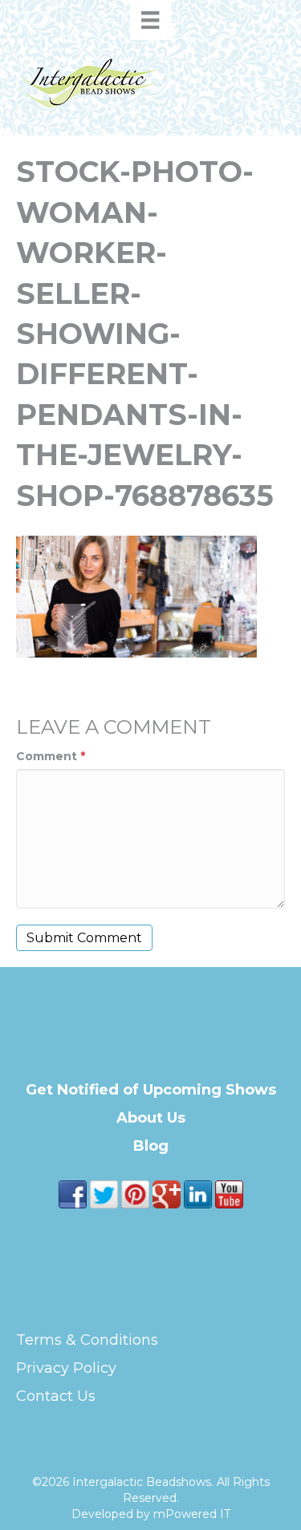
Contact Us (56, 1396)
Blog (151, 1146)
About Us (150, 1118)
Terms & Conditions (87, 1340)
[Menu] (150, 20)
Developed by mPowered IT (150, 1514)
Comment (50, 756)
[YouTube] (229, 1194)
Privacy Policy (66, 1368)
